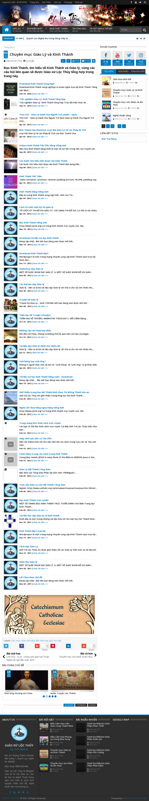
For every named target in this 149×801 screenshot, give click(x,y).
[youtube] (136, 2)
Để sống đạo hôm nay (37, 640)
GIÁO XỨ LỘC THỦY (11, 798)
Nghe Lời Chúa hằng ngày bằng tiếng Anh (41, 407)
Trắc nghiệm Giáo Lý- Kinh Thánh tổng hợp (42, 99)
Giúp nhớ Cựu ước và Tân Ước (35, 438)
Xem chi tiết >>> (40, 94)
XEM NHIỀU (123, 71)
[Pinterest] (23, 792)
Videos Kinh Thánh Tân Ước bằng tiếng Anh (42, 145)
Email (87, 61)
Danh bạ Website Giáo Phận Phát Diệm (98, 764)
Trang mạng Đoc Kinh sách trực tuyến (40, 423)
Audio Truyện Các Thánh (63, 693)
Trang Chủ (34, 2)
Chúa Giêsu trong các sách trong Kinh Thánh (43, 453)
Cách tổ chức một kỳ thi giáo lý (36, 207)
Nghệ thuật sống (122, 115)
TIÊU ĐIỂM (108, 71)
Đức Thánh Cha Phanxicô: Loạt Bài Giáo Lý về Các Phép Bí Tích (52, 129)
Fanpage (68, 2)
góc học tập (55, 640)
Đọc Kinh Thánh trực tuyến (33, 500)
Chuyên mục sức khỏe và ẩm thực (128, 103)
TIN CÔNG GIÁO (79, 30)
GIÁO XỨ (17, 30)
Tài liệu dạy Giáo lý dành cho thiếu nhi (39, 345)
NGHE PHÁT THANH (59, 30)
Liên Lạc (57, 2)
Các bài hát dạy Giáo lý (31, 284)
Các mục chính (18, 640)
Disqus (92, 705)
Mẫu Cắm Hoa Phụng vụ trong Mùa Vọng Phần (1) (60, 739)
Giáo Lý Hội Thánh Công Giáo (34, 469)
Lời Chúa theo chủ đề (30, 577)
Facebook (81, 705)
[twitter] (140, 2)
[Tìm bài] (144, 30)
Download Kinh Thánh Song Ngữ (36, 83)
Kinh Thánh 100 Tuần (30, 176)
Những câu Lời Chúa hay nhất (35, 330)
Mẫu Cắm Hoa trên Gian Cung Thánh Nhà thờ (61, 726)
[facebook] (131, 2)
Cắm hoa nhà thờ (122, 79)
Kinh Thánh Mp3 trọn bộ (32, 530)
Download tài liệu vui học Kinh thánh (39, 237)
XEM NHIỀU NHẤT (35, 30)
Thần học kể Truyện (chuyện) (35, 315)
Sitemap (79, 2)
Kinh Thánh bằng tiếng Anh (33, 191)
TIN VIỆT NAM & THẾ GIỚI (100, 30)
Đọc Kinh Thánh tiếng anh (33, 222)
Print (76, 61)
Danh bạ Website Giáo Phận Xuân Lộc (98, 738)
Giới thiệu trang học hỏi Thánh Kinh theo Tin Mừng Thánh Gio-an (54, 392)
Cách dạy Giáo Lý (28, 546)
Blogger (69, 705)
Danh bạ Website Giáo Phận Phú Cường (98, 751)
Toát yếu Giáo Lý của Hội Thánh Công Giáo (42, 484)
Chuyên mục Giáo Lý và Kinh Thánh (127, 91)
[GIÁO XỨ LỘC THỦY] (6, 29)
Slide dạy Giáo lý (28, 561)
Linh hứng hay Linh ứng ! (32, 361)
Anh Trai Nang (109, 139)
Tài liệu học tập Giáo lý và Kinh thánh (39, 515)
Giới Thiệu (46, 2)
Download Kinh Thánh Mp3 (33, 253)
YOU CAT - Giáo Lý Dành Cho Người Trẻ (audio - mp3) (48, 114)
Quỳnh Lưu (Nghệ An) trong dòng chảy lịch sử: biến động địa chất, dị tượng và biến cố (69, 38)
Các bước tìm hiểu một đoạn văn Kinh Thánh (43, 160)
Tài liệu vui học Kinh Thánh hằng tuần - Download (45, 376)
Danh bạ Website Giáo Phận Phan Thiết (98, 724)
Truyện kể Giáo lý (28, 299)
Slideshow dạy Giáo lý (31, 268)
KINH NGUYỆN (138, 71)
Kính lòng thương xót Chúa (18, 693)
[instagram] (145, 2)
